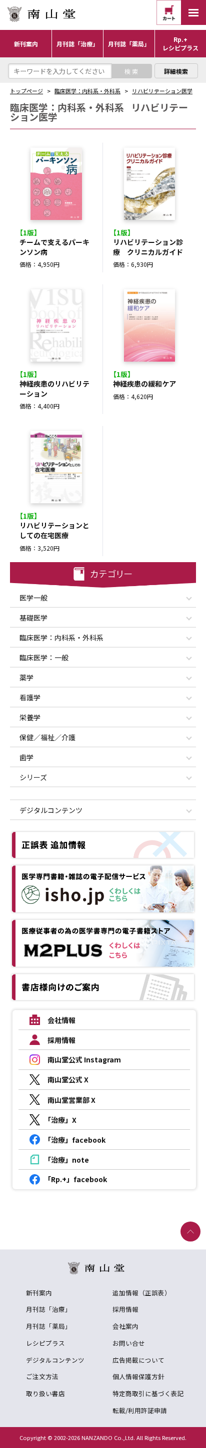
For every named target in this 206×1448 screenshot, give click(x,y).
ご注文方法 (42, 1376)
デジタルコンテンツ (55, 1360)
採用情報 (125, 1309)
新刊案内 (39, 1292)
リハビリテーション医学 (162, 91)
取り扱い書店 (45, 1393)
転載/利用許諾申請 (139, 1410)
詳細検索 (176, 71)
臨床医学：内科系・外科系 (87, 91)
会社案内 (125, 1326)
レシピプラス (45, 1343)
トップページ (26, 91)
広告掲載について (138, 1360)
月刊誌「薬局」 (49, 1326)
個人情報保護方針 (138, 1376)
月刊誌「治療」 (49, 1309)
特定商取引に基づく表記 (148, 1393)
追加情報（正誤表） (141, 1292)
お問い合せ (128, 1343)
